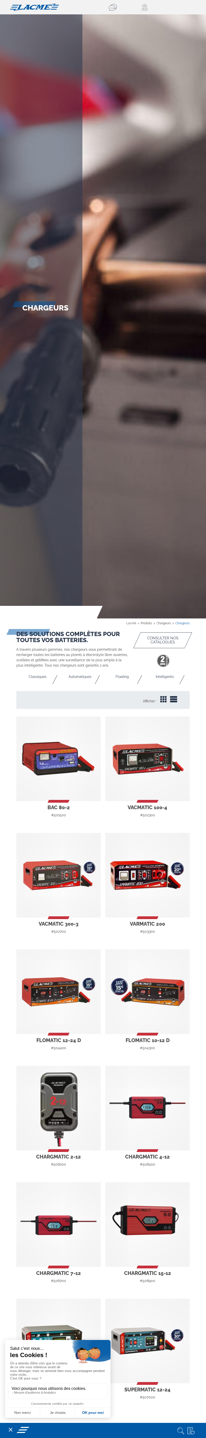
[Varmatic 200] (147, 875)
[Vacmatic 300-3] (58, 875)
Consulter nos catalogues (162, 640)
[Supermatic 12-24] (147, 1341)
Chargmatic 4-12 (147, 1157)
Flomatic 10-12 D (148, 1040)
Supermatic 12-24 (147, 1390)
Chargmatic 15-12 (147, 1273)
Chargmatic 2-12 (58, 1157)
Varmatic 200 (147, 924)
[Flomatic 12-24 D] (58, 991)
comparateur (59, 824)
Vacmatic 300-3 (58, 924)
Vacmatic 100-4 (147, 807)
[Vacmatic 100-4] (147, 758)
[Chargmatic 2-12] (58, 1108)
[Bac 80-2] (58, 758)
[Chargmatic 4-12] (147, 1108)
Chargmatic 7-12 (58, 1273)
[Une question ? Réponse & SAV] (113, 7)
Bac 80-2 (58, 807)
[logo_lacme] (34, 7)
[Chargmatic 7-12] (58, 1224)
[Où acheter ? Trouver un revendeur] (145, 7)
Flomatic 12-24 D (58, 1040)
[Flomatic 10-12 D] (147, 991)
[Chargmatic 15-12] (147, 1224)
